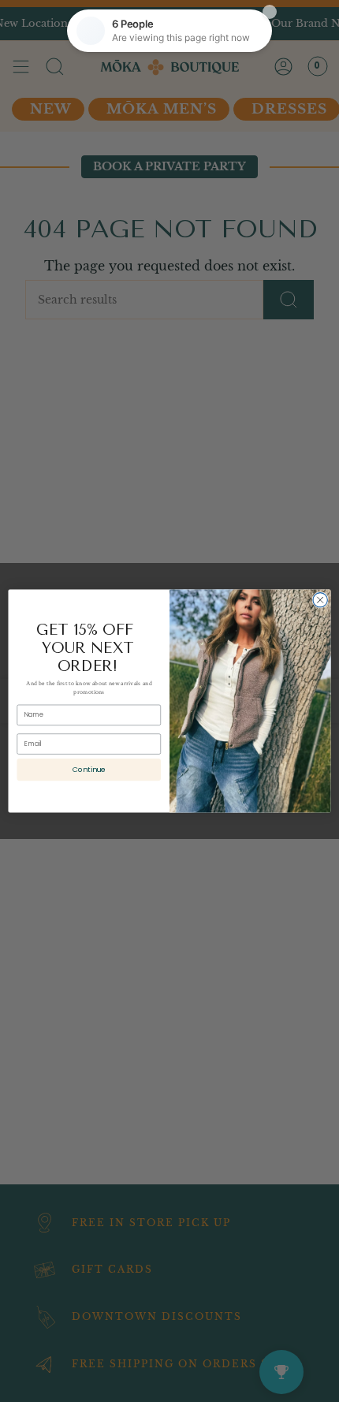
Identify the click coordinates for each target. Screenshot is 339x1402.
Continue (89, 769)
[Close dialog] (320, 600)
